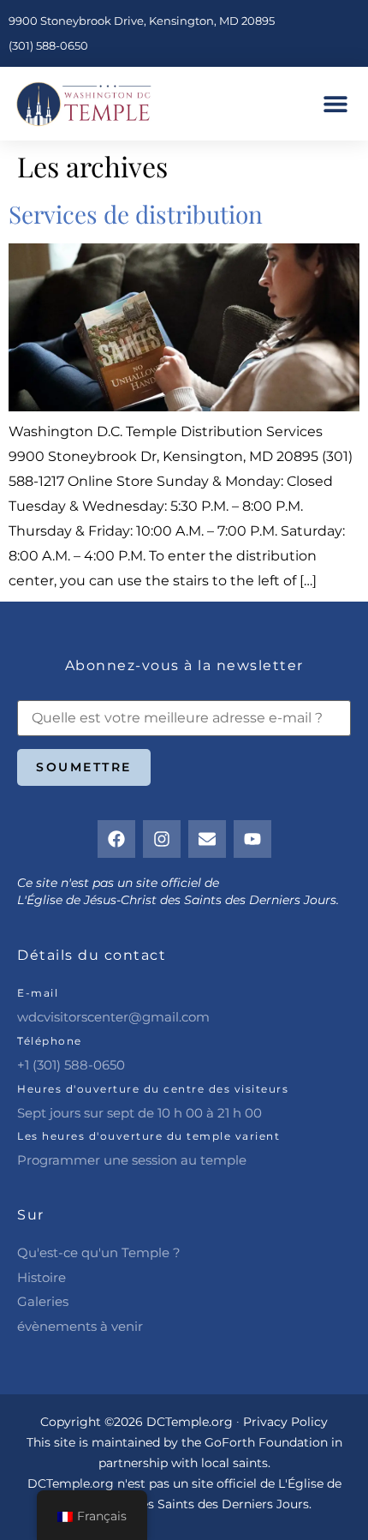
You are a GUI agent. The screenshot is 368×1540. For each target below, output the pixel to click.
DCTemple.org (70, 1483)
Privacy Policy (285, 1421)
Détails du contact (91, 955)
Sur (31, 1215)
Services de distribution (136, 214)
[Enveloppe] (207, 839)
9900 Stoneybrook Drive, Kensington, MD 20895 (142, 20)
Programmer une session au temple (131, 1160)
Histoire (41, 1277)
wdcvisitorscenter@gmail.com (113, 1017)
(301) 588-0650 (48, 45)
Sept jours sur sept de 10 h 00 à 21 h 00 (139, 1113)
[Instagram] (162, 839)
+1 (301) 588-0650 (71, 1065)
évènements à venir (80, 1326)
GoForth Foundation (266, 1442)
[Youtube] (252, 839)
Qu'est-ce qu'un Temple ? (99, 1252)
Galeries (42, 1301)
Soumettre (84, 767)
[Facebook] (116, 839)
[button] (336, 104)
